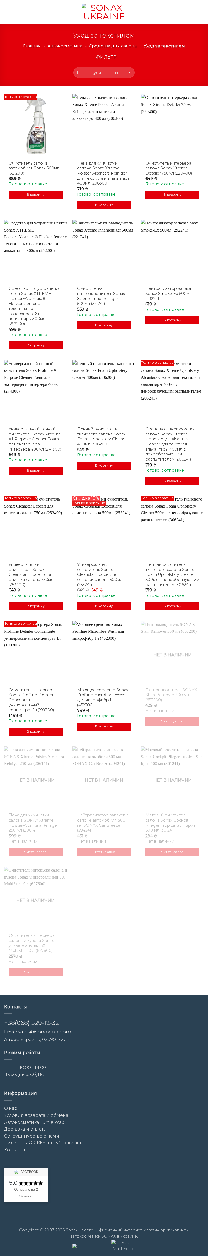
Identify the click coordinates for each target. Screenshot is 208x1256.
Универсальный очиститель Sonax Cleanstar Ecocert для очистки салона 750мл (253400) (31, 574)
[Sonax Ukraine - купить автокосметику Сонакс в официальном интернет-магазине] (104, 12)
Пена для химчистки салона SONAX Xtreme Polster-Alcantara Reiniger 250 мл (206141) (33, 823)
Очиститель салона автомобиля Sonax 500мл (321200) (34, 168)
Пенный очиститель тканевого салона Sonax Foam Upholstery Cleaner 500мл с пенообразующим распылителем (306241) (172, 574)
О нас (10, 1108)
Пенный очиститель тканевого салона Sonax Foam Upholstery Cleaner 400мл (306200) (102, 437)
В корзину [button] (35, 194)
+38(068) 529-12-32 (31, 1023)
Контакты (14, 1149)
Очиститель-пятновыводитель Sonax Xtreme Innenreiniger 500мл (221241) (101, 296)
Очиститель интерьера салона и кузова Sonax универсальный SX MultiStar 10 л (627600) (31, 943)
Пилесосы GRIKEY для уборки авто (44, 1142)
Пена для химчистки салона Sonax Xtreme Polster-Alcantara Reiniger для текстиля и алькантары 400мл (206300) (103, 173)
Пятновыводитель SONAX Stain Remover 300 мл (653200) (171, 694)
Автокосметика (64, 46)
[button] (7, 12)
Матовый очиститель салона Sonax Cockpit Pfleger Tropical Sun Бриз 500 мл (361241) (170, 823)
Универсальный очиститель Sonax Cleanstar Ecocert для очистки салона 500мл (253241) (99, 574)
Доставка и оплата (25, 1129)
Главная (32, 46)
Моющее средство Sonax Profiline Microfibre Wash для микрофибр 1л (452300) (102, 697)
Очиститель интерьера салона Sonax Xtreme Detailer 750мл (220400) (168, 168)
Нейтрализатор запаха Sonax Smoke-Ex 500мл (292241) (168, 293)
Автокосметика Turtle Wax (34, 1122)
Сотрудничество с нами (31, 1136)
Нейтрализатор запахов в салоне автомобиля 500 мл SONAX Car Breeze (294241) (103, 823)
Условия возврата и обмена (36, 1115)
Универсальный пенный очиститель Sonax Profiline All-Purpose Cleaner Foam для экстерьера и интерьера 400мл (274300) (35, 439)
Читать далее (172, 721)
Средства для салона (113, 46)
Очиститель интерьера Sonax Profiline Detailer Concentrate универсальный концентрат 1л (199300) (31, 700)
